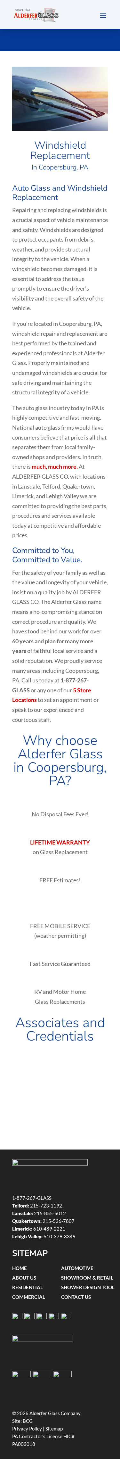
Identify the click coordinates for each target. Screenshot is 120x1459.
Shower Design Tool (88, 1287)
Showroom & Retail (87, 1278)
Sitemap (54, 1428)
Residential (27, 1287)
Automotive (77, 1268)
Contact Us (76, 1297)
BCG (28, 1421)
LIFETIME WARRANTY (60, 842)
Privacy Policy (27, 1428)
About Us (24, 1278)
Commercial (28, 1297)
